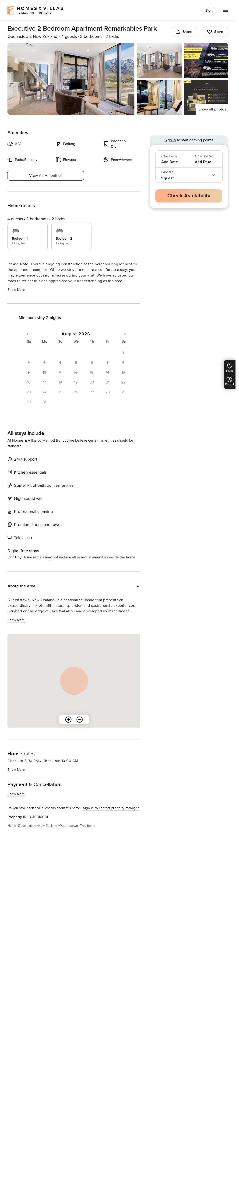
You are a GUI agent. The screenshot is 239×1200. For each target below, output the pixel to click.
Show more (16, 290)
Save (218, 31)
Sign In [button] (211, 10)
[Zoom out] (79, 719)
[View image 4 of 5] (159, 97)
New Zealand (47, 826)
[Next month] (125, 334)
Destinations (27, 826)
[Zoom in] (68, 719)
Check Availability (188, 196)
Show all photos (212, 109)
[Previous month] (27, 334)
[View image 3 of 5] (206, 60)
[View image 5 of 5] (206, 97)
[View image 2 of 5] (159, 60)
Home (11, 826)
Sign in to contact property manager (111, 808)
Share (188, 31)
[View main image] (70, 79)
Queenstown (68, 826)
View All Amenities (46, 175)
